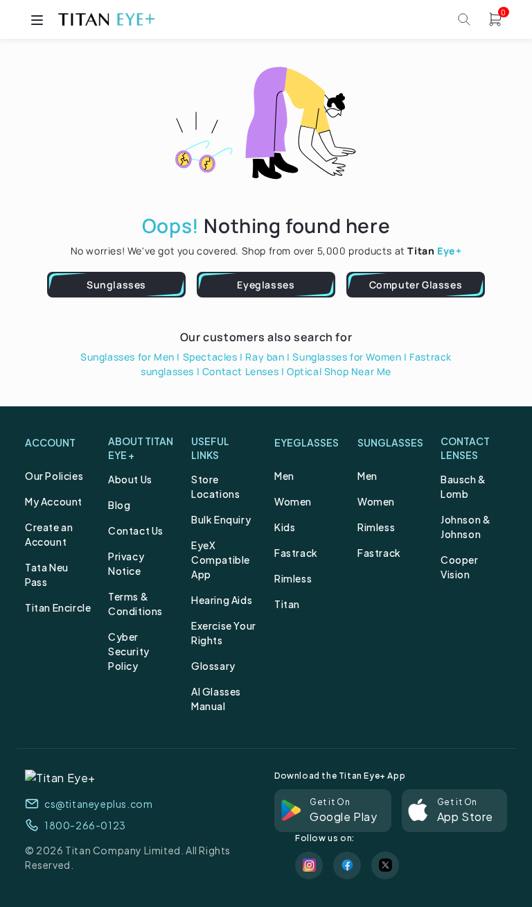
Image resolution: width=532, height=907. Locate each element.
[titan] (105, 19)
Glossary (213, 665)
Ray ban (264, 356)
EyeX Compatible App (220, 559)
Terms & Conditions (135, 603)
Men (284, 475)
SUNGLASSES (390, 442)
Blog (119, 505)
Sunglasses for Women (346, 356)
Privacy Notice (126, 563)
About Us (130, 479)
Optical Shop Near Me (339, 371)
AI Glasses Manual (216, 698)
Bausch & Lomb (463, 486)
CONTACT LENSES (465, 448)
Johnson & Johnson (465, 526)
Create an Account (49, 534)
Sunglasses (116, 284)
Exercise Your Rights (223, 632)
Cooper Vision (460, 566)
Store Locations (215, 486)
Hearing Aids (221, 600)
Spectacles (210, 356)
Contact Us (135, 530)
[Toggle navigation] (37, 19)
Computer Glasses (416, 284)
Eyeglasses (265, 284)
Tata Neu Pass (47, 574)
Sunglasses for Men (127, 356)
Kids (284, 527)
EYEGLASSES (306, 442)
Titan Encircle (58, 607)
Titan (287, 604)
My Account (53, 501)
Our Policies (54, 475)
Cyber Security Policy (129, 651)
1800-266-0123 (85, 825)
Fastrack (296, 552)
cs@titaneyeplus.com (98, 803)
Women (293, 501)
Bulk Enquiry (221, 519)
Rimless (293, 578)
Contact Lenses (240, 371)
